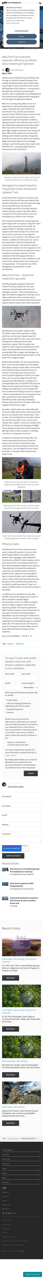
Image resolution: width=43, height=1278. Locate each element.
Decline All (21, 42)
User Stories (13, 1138)
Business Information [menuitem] (8, 1237)
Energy (10, 643)
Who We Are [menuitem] (5, 1192)
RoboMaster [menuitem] (5, 1209)
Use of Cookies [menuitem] (6, 1224)
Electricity (20, 643)
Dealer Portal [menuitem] (6, 1205)
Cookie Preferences (21, 31)
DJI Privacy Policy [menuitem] (7, 1220)
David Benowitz (17, 70)
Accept (21, 36)
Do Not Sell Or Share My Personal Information (15, 1241)
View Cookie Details (12, 23)
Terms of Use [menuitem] (6, 1228)
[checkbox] (21, 706)
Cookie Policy (10, 20)
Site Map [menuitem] (4, 1232)
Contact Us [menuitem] (5, 1196)
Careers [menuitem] (4, 1200)
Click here (21, 1251)
